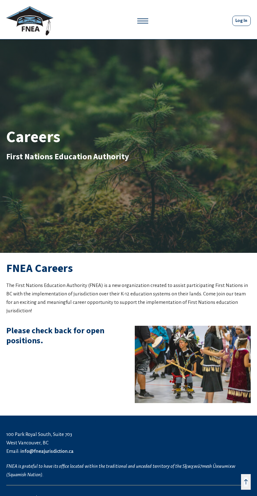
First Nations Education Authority (67, 156)
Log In (241, 20)
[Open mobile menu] (142, 20)
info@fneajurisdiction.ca (47, 451)
